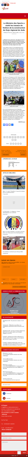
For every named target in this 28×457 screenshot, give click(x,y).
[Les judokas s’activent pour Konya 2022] (14, 243)
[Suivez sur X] (5, 5)
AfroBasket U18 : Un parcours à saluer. (12, 320)
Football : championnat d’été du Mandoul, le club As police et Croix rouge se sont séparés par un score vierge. (13, 338)
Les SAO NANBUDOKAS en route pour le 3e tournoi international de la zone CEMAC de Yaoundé (13, 367)
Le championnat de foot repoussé (12, 379)
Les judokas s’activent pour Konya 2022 (13, 251)
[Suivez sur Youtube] (8, 5)
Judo (20, 32)
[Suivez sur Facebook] (2, 5)
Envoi (24, 452)
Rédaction (10, 32)
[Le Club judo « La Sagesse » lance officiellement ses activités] (14, 202)
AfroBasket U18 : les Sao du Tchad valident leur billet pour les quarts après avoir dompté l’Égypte (14, 332)
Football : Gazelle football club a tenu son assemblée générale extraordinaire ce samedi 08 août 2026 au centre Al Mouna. (14, 344)
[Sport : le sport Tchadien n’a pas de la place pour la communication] (14, 182)
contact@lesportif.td (9, 427)
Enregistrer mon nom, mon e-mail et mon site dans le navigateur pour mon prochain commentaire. (13, 283)
